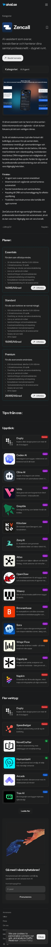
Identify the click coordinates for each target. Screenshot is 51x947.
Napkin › (45, 226)
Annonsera (7, 912)
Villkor (5, 916)
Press (5, 921)
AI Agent (24, 69)
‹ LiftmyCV (6, 226)
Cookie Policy (25, 940)
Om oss (5, 925)
